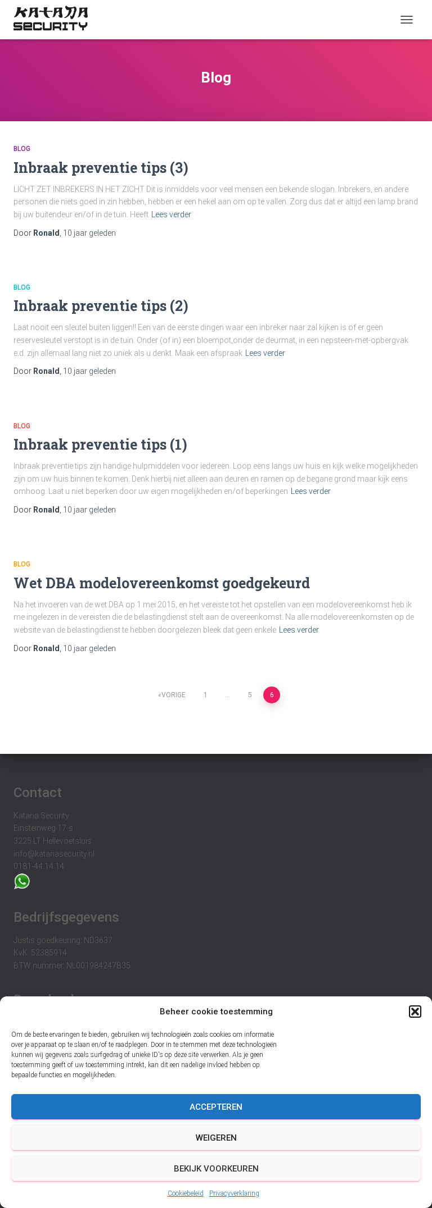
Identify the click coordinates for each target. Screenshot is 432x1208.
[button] (415, 1011)
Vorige (173, 695)
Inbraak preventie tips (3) (101, 167)
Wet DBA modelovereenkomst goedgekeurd (162, 583)
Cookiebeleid (186, 1193)
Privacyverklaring (234, 1193)
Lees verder (171, 214)
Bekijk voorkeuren (216, 1169)
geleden (89, 232)
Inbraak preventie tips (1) (100, 444)
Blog (22, 149)
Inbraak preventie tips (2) (101, 305)
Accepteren (216, 1107)
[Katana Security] (55, 20)
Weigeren (216, 1138)
